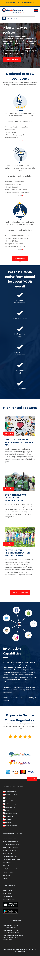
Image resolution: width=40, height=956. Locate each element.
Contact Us (6, 875)
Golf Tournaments (11, 813)
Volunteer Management (10, 847)
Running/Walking (11, 791)
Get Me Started (20, 258)
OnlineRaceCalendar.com (11, 932)
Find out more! (7, 939)
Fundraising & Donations (11, 844)
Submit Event (7, 893)
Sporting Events (10, 807)
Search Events (7, 890)
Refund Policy (7, 863)
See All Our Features (20, 592)
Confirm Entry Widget (10, 856)
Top (30, 779)
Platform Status (8, 872)
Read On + (9, 433)
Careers (5, 878)
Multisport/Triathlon (11, 794)
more (20, 141)
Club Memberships (11, 804)
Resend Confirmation (9, 900)
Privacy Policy (7, 866)
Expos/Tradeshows (11, 825)
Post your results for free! (10, 925)
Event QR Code (7, 853)
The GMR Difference (9, 838)
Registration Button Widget (11, 859)
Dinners (7, 810)
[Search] (4, 18)
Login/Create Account (10, 869)
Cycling (7, 798)
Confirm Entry (7, 896)
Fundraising (9, 819)
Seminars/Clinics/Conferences (14, 801)
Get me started (12, 60)
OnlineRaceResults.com (10, 927)
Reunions (8, 822)
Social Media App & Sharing (11, 841)
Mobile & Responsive (9, 850)
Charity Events (9, 816)
